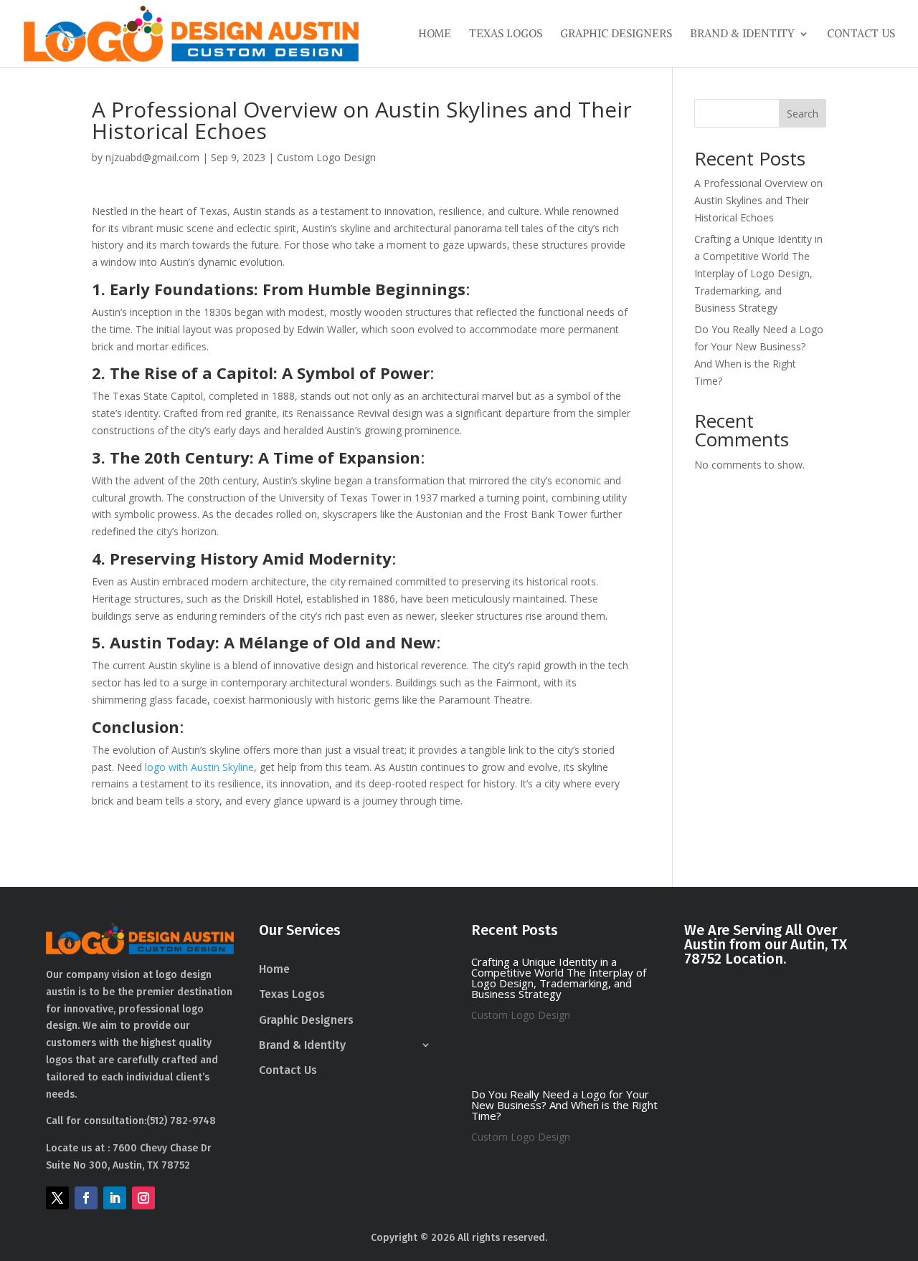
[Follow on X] (57, 1197)
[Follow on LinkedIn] (114, 1197)
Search (802, 113)
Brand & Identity (742, 34)
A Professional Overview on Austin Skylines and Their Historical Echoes (758, 200)
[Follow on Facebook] (86, 1197)
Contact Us (861, 34)
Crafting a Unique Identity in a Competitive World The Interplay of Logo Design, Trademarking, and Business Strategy (758, 273)
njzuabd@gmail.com (152, 157)
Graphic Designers (616, 34)
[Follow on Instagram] (143, 1197)
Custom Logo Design (326, 157)
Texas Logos (505, 34)
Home (434, 34)
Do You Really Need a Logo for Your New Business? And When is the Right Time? (564, 1105)
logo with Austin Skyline (199, 767)
